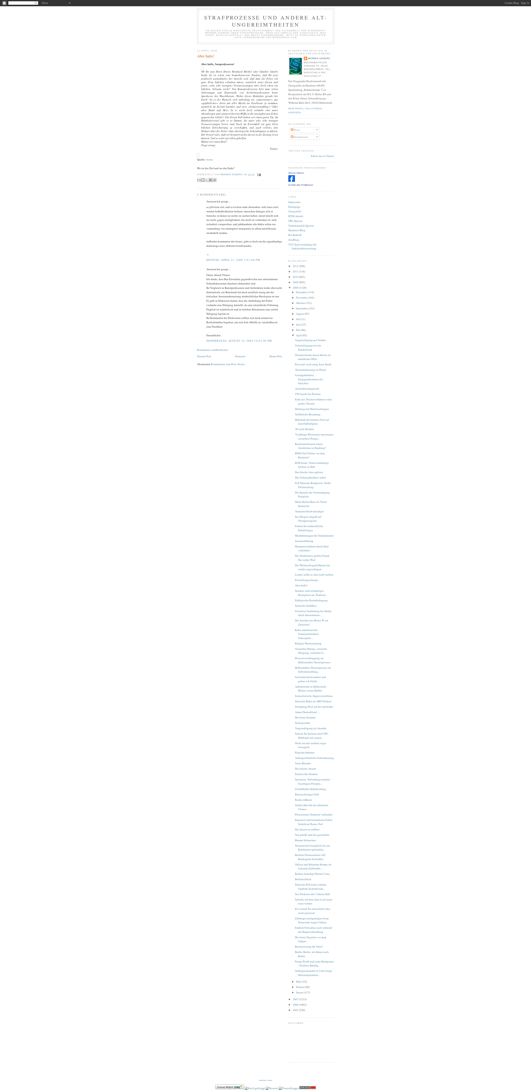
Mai (298, 330)
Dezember (302, 292)
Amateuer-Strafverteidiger (309, 511)
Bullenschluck (303, 879)
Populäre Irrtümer (304, 752)
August (300, 314)
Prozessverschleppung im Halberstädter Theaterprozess (312, 660)
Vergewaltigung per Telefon (310, 340)
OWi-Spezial (295, 221)
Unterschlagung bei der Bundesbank (308, 347)
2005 (296, 1010)
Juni (298, 324)
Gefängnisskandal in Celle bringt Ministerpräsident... (313, 973)
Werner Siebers (319, 58)
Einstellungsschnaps (306, 580)
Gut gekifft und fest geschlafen (312, 835)
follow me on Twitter (322, 156)
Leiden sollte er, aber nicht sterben (314, 574)
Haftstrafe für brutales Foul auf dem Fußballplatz (312, 422)
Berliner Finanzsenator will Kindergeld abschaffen (310, 857)
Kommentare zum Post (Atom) (228, 364)
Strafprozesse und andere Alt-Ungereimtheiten (266, 21)
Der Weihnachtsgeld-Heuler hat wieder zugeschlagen (312, 567)
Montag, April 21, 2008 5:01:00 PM (233, 260)
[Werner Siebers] (291, 181)
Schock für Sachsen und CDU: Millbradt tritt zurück (312, 736)
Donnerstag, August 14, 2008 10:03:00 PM (239, 341)
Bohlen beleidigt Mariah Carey (312, 874)
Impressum (294, 202)
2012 (296, 266)
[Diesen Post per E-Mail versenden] (199, 180)
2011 (296, 271)
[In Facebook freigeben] (211, 180)
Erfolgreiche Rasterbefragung (311, 600)
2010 (296, 277)
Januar (300, 992)
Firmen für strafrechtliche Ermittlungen (309, 528)
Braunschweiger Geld (307, 794)
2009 (296, 282)
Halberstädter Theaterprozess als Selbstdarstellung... (313, 670)
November (302, 297)
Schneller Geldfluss (306, 606)
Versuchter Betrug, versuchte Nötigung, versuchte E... (311, 651)
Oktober (301, 303)
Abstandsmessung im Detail (310, 370)
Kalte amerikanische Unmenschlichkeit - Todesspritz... (307, 634)
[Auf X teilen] (207, 180)
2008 (296, 287)
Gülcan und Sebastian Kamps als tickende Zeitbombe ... (313, 866)
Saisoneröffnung (304, 541)
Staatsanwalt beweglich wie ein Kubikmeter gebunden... (312, 848)
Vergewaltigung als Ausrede (310, 728)
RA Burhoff (294, 235)
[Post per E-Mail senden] (258, 174)
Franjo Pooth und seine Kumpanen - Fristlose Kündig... (314, 963)
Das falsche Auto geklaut (309, 472)
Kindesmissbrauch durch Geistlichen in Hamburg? (310, 446)
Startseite (240, 356)
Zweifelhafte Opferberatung (310, 789)
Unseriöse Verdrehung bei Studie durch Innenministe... (313, 613)
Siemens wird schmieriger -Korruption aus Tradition (310, 593)
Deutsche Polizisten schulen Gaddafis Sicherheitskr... (310, 887)
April (299, 335)
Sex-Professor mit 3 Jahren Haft (312, 894)
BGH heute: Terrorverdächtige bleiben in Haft (312, 465)
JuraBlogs (294, 240)
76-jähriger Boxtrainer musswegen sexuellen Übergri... (314, 436)
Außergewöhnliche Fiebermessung (314, 758)
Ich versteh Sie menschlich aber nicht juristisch (312, 911)
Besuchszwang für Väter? (309, 946)
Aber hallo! (205, 55)
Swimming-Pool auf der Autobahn (314, 706)
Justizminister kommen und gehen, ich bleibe (310, 679)
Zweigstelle (294, 211)
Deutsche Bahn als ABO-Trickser (313, 701)
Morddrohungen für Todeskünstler (314, 535)
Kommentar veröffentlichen (212, 350)
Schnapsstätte (302, 723)
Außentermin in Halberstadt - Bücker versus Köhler (311, 689)
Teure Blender (303, 763)
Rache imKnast (303, 800)
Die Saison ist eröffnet (307, 829)
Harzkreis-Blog (296, 230)
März (299, 981)
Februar (300, 987)
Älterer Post (275, 356)
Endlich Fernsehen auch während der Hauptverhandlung (313, 930)
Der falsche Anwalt (305, 768)
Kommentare (300, 137)
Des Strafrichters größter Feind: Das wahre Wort (312, 558)
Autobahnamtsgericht (307, 388)
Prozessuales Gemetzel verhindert (313, 814)
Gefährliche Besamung (307, 414)
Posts (296, 130)
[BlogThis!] (203, 180)
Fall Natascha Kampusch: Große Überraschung (313, 485)
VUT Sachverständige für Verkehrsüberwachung (302, 246)
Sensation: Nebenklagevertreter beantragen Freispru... (312, 781)
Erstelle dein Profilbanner (300, 185)
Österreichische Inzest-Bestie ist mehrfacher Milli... (313, 357)
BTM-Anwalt (295, 216)
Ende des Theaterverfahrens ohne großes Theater (313, 401)
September (302, 308)
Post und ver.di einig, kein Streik (313, 364)
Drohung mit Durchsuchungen (312, 409)
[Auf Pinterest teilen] (215, 180)
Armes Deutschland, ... (307, 712)
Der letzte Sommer (305, 717)
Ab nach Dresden (304, 429)
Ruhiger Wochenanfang (308, 643)
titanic (209, 159)
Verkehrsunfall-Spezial (301, 225)
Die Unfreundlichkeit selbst (310, 477)
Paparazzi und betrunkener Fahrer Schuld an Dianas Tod (313, 822)
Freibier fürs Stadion (306, 774)
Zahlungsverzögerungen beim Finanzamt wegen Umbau (312, 920)
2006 (296, 1004)
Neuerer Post (204, 356)
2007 (296, 999)
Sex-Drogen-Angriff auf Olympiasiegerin (308, 519)
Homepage (294, 207)
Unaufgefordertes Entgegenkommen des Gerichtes (309, 379)
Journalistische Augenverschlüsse (314, 696)
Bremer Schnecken (305, 840)
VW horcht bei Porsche (308, 394)
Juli (298, 319)
